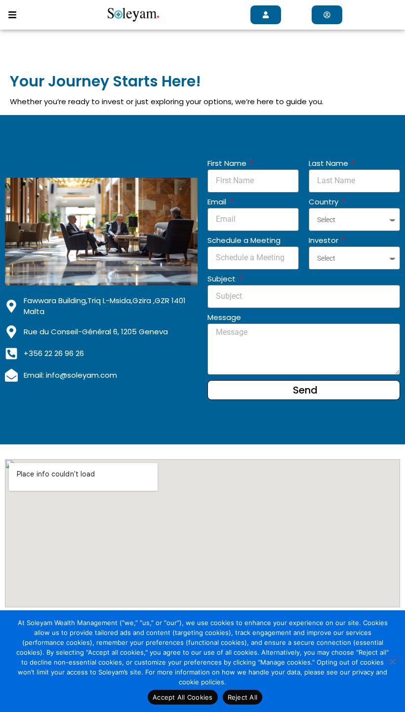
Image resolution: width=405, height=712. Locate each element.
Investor (324, 240)
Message (224, 317)
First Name (227, 163)
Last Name (329, 163)
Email (217, 201)
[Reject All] (392, 660)
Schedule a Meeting (244, 240)
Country (324, 201)
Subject (222, 278)
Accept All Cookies (183, 697)
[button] (12, 15)
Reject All (243, 697)
